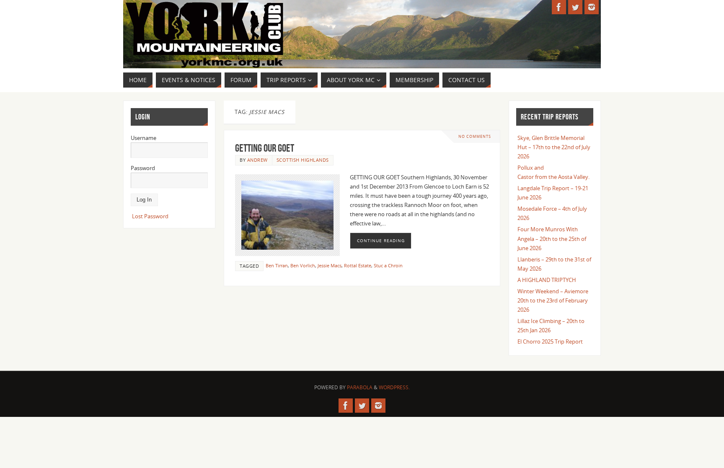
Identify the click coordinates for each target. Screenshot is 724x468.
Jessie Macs (329, 265)
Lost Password (150, 216)
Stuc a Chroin (388, 265)
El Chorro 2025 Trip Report (550, 341)
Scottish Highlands (303, 160)
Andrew (257, 160)
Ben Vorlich (302, 265)
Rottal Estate (357, 265)
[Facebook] (559, 7)
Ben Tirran (277, 265)
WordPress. (394, 387)
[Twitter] (575, 7)
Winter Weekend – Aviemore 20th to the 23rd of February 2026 (552, 300)
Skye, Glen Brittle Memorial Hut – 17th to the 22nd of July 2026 (553, 147)
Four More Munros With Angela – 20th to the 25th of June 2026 (551, 238)
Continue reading (381, 240)
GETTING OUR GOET (264, 148)
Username (143, 138)
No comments (474, 136)
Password (143, 168)
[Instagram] (591, 7)
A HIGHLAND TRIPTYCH (546, 280)
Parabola (359, 387)
